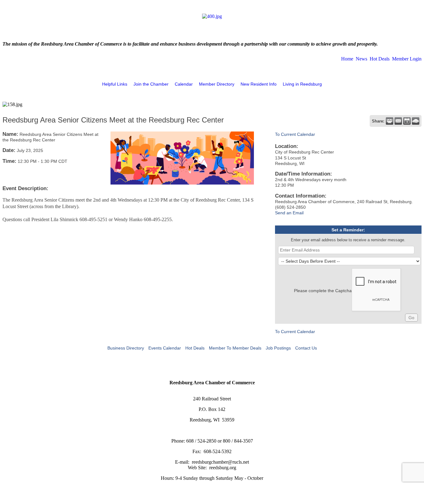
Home (347, 58)
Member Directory (216, 84)
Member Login (407, 58)
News (361, 58)
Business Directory (125, 348)
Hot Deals (380, 58)
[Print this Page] (389, 121)
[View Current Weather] (415, 121)
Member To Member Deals (235, 348)
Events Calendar (164, 348)
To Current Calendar (295, 134)
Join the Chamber (151, 84)
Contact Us (306, 348)
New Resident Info (259, 84)
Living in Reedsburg (302, 84)
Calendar (184, 84)
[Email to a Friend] (398, 121)
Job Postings (278, 348)
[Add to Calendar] (407, 121)
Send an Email (289, 212)
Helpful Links (114, 84)
